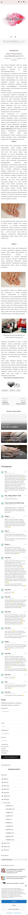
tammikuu (8, 839)
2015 (5, 846)
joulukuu (8, 805)
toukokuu (8, 826)
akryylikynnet (4, 390)
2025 (5, 782)
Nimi (3, 723)
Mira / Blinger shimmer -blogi (13, 495)
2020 (5, 792)
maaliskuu (9, 833)
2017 (5, 803)
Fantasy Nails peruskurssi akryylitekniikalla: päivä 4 (11, 439)
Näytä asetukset (14, 909)
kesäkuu (8, 822)
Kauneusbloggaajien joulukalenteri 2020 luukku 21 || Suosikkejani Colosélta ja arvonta (15, 871)
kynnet (18, 390)
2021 (5, 789)
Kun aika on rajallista (10, 427)
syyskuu (8, 816)
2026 (5, 779)
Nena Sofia (8, 58)
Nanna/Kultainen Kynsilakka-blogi (14, 503)
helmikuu (8, 836)
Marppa (7, 516)
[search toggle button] (15, 37)
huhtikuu (8, 829)
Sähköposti (5, 730)
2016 (5, 843)
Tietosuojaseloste (17, 912)
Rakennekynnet (14, 50)
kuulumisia (12, 390)
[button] (26, 885)
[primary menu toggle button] (11, 37)
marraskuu (9, 809)
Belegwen (7, 544)
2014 (5, 850)
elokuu (8, 819)
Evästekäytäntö (9, 912)
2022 (5, 785)
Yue (6, 472)
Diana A (7, 531)
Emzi (6, 682)
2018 (5, 799)
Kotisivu (3, 737)
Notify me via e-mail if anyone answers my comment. (4, 749)
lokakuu (8, 812)
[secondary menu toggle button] (1, 2)
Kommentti (4, 708)
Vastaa (25, 471)
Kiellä (14, 905)
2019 (5, 796)
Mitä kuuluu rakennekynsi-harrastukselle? (12, 455)
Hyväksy (14, 901)
